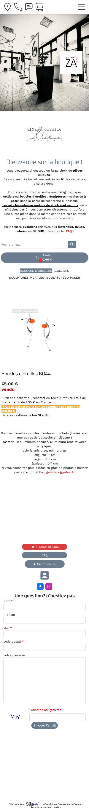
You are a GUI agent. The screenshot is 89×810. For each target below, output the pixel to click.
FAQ (69, 231)
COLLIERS (62, 270)
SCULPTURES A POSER (63, 277)
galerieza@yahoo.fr (60, 472)
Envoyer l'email (44, 725)
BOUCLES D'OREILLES (36, 270)
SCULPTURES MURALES (26, 277)
